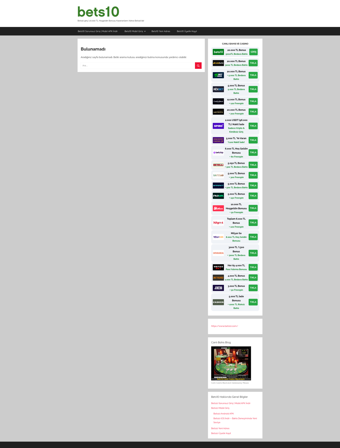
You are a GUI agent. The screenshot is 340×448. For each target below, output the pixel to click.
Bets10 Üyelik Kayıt (187, 31)
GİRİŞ (253, 51)
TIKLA (253, 63)
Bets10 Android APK (223, 413)
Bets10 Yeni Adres (161, 31)
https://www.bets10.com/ (224, 326)
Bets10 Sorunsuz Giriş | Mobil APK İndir (98, 31)
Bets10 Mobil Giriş (134, 31)
